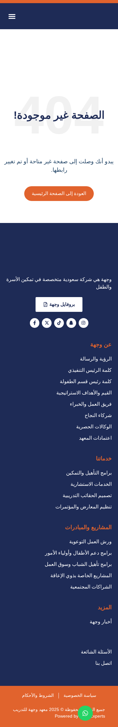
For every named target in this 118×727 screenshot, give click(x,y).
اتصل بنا (103, 663)
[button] (12, 16)
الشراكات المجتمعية (91, 586)
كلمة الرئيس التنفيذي (90, 370)
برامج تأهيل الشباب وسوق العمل (78, 564)
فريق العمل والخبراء (91, 404)
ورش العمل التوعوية (90, 541)
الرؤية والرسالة (96, 358)
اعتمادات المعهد (95, 438)
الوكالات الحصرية (94, 426)
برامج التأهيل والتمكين (89, 472)
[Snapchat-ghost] (71, 323)
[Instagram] (83, 323)
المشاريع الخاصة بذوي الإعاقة (81, 575)
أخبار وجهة (101, 621)
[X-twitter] (47, 323)
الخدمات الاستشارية (91, 484)
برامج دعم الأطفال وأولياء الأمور (78, 553)
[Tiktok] (59, 323)
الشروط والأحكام (38, 695)
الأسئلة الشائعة (96, 651)
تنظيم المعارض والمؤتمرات (83, 506)
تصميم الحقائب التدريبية (87, 495)
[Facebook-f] (35, 323)
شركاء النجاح (98, 415)
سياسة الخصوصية (80, 695)
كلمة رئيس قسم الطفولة (86, 381)
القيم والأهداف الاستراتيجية (84, 392)
